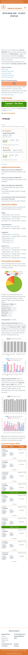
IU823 (12, 255)
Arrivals (3, 636)
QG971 (12, 215)
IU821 (12, 252)
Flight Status (4, 69)
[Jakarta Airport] (3, 7)
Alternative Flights (6, 73)
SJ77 (12, 242)
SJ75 (12, 240)
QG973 (12, 218)
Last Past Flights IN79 (7, 77)
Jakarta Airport (14, 8)
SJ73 (12, 234)
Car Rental (4, 646)
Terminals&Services (19, 634)
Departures (4, 638)
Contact (21, 650)
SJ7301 (13, 238)
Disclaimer (17, 650)
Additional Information (7, 71)
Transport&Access (6, 644)
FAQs (15, 638)
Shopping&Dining (19, 636)
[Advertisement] (14, 34)
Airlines (3, 642)
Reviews (16, 646)
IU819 (12, 248)
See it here (9, 110)
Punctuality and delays (7, 75)
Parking (16, 644)
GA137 (12, 226)
